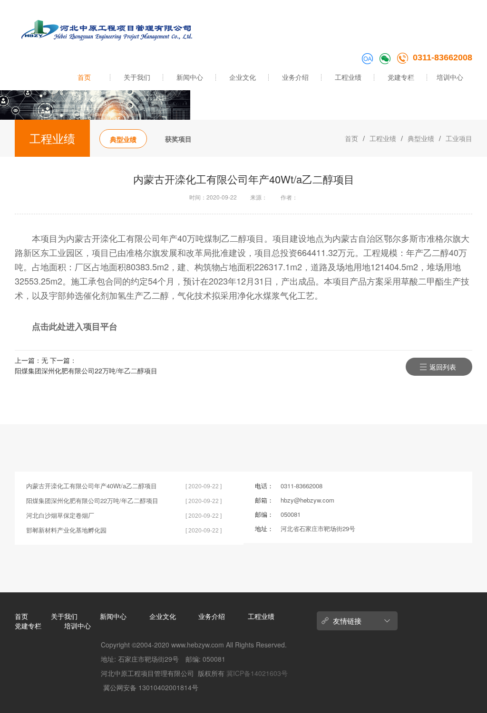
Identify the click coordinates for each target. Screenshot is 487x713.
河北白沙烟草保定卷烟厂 (60, 515)
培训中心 (450, 77)
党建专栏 (401, 77)
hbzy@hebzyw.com (307, 499)
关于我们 (137, 77)
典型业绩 (123, 139)
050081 (291, 514)
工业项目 (459, 138)
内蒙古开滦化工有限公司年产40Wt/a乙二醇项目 (91, 485)
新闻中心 (189, 77)
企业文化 (242, 77)
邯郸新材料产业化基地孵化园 (66, 529)
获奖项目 (178, 138)
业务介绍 (295, 77)
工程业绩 (348, 77)
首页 (84, 77)
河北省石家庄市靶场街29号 (318, 528)
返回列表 (442, 366)
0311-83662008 (442, 57)
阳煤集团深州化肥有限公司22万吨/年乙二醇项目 (86, 370)
